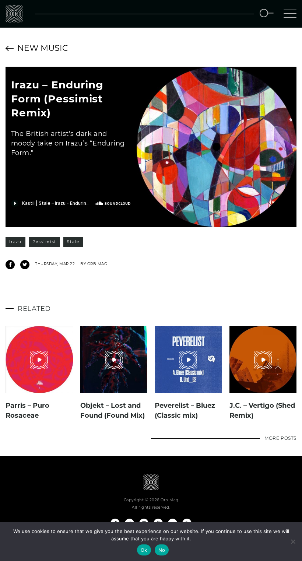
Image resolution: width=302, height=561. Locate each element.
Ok (144, 550)
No (161, 550)
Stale (73, 241)
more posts (280, 438)
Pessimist (44, 241)
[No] (292, 541)
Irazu (15, 241)
